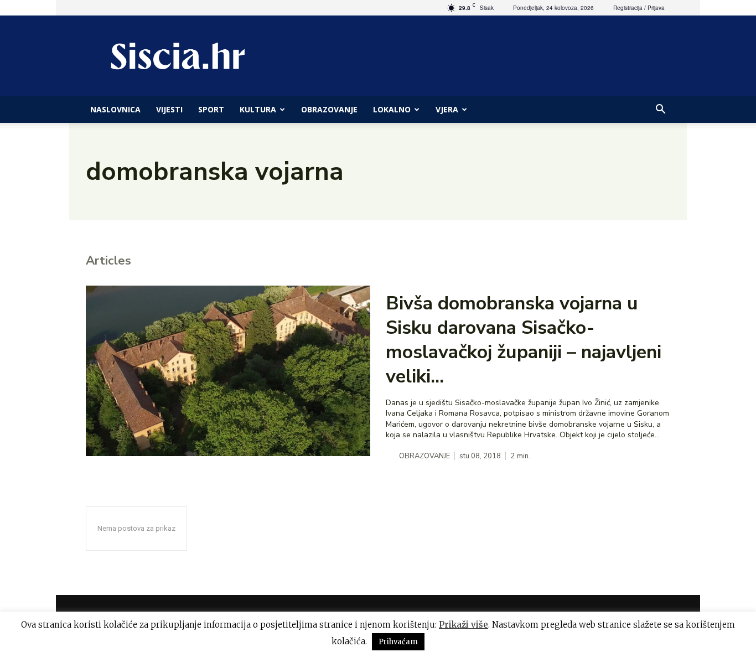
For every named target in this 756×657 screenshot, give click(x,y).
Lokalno (392, 109)
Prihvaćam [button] (398, 641)
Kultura (258, 109)
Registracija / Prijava (639, 8)
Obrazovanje (329, 109)
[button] (660, 110)
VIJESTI (169, 109)
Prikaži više (463, 624)
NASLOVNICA (115, 109)
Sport (211, 109)
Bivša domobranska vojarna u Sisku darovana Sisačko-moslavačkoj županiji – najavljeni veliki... (523, 340)
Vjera (447, 109)
